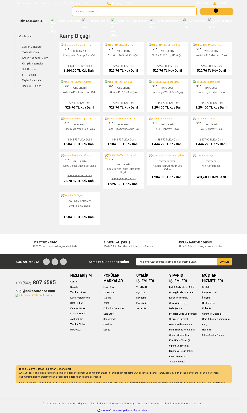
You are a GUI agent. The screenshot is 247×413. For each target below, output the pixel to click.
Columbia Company (80, 201)
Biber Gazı (75, 329)
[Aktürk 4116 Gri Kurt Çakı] (118, 82)
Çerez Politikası (177, 356)
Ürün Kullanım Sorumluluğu (216, 319)
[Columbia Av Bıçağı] (72, 195)
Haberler (206, 329)
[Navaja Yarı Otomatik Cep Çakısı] (166, 155)
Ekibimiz (206, 308)
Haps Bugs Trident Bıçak (211, 92)
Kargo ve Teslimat (178, 297)
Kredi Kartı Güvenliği (179, 340)
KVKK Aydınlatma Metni (181, 287)
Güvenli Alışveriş (177, 303)
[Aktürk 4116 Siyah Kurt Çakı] (120, 45)
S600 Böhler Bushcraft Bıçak (79, 165)
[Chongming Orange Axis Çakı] (77, 45)
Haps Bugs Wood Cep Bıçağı (167, 92)
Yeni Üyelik (142, 287)
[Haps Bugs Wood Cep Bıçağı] (164, 82)
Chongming (79, 51)
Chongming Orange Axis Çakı (79, 55)
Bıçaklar (74, 287)
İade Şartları (175, 308)
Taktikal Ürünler (78, 292)
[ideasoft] (104, 410)
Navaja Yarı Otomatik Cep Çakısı (167, 167)
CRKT (106, 303)
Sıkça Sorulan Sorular (213, 335)
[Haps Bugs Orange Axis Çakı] (120, 118)
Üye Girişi (141, 292)
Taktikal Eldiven (78, 324)
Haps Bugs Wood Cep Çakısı (79, 128)
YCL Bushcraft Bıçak (167, 128)
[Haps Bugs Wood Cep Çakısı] (76, 118)
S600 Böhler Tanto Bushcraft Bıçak (123, 170)
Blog (204, 324)
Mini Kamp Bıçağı (211, 165)
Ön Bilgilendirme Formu (181, 292)
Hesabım (141, 297)
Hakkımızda (208, 303)
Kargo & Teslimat (72, 3)
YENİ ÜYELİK (202, 3)
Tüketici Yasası (177, 361)
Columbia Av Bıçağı (80, 205)
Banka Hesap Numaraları (182, 329)
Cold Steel (108, 313)
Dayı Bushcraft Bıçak (211, 128)
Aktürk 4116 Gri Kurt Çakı (123, 92)
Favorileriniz (142, 303)
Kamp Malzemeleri (80, 297)
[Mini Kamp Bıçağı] (203, 155)
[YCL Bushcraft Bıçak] (160, 118)
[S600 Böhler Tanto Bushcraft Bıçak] (123, 157)
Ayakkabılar (76, 319)
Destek (206, 287)
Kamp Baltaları (77, 313)
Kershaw (107, 324)
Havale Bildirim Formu (180, 324)
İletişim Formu (209, 292)
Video (58, 3)
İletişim (88, 3)
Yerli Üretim (124, 51)
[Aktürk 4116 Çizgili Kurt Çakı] (164, 45)
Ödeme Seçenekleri (179, 335)
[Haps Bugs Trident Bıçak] (206, 82)
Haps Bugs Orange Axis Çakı (124, 128)
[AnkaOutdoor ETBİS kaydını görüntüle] (34, 295)
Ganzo (106, 329)
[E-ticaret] (123, 410)
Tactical (211, 161)
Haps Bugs (167, 88)
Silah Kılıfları (76, 303)
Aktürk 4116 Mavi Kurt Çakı (211, 55)
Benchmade (109, 319)
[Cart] (216, 11)
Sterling (107, 297)
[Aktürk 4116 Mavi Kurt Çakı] (207, 45)
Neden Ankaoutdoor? (27, 3)
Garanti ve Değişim (212, 313)
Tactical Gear (167, 161)
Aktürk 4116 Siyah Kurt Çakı (123, 55)
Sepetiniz (141, 308)
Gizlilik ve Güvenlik (178, 319)
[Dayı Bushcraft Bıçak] (205, 118)
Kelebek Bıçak (77, 308)
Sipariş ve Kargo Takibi (181, 351)
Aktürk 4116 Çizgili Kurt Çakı (167, 55)
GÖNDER (224, 261)
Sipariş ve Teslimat (179, 345)
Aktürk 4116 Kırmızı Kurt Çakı (79, 92)
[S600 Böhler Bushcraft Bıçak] (77, 155)
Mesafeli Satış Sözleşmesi (183, 313)
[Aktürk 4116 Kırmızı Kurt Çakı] (77, 82)
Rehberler (46, 3)
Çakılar (74, 281)
